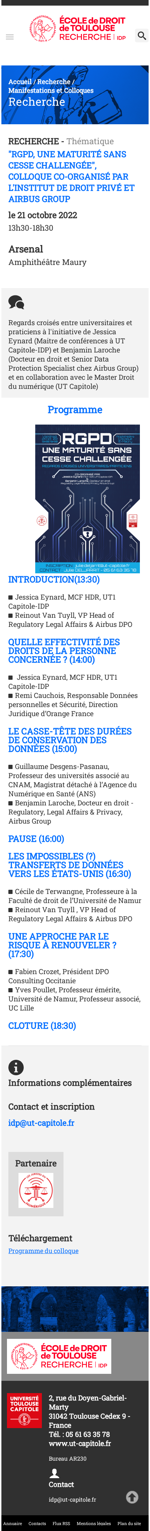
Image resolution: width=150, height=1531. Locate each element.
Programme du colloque (43, 1250)
